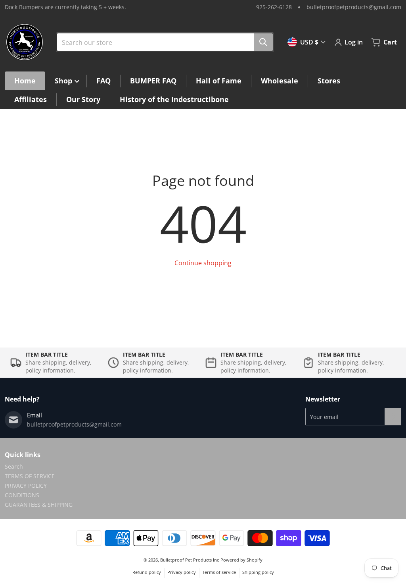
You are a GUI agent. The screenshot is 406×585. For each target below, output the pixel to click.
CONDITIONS (22, 495)
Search (14, 466)
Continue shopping (203, 263)
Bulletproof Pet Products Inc (189, 560)
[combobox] (161, 42)
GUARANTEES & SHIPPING (39, 504)
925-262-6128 (274, 7)
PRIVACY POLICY (26, 485)
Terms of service (219, 572)
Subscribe (393, 416)
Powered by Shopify (241, 560)
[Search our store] (263, 42)
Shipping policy (258, 572)
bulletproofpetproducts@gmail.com (353, 7)
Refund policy (146, 572)
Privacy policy (181, 572)
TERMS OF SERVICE (30, 476)
